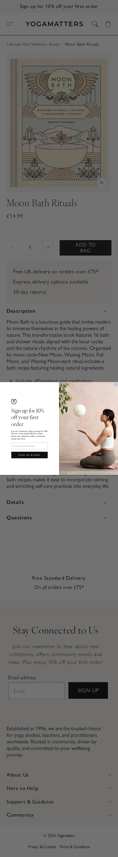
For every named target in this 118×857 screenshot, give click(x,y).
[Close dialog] (115, 384)
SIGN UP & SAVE (29, 454)
